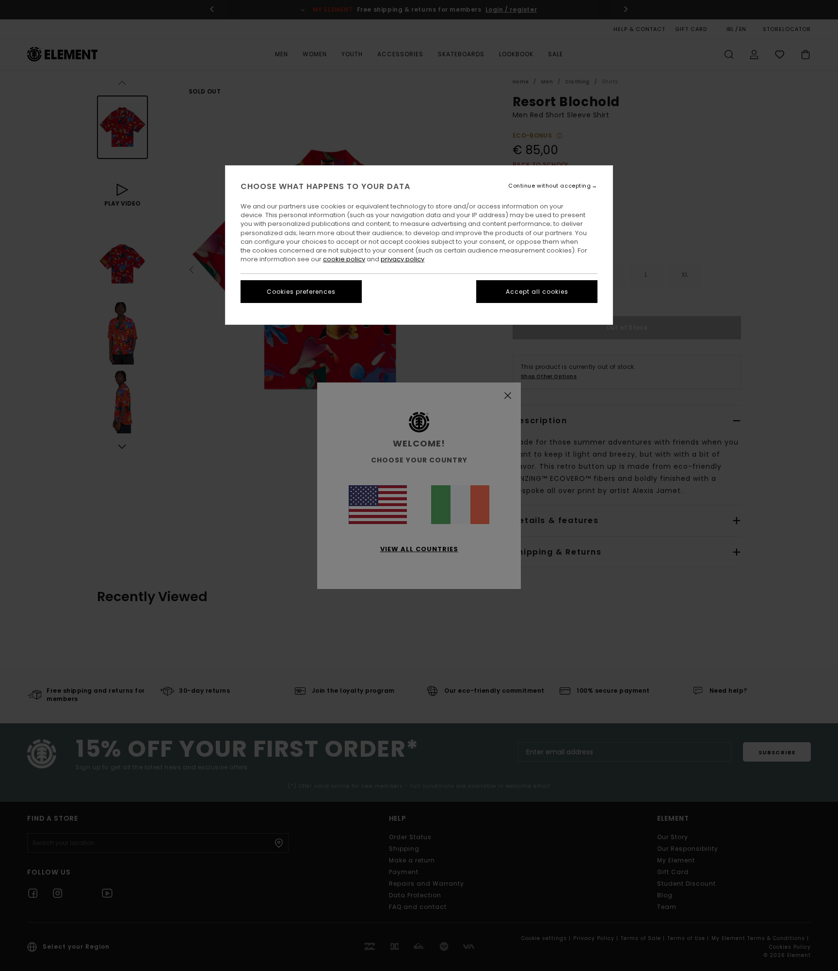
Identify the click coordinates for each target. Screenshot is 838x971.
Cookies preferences (301, 291)
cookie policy (344, 259)
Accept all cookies (537, 291)
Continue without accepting (549, 186)
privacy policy (402, 259)
